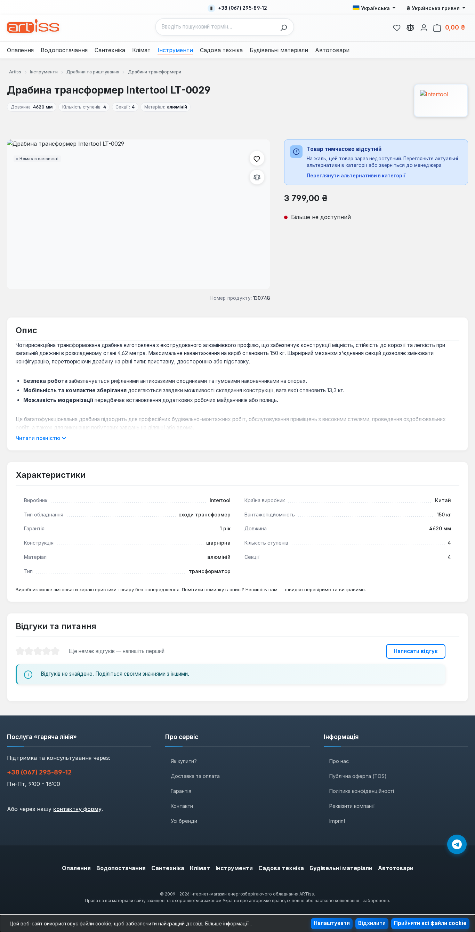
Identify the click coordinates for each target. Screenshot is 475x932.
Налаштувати (332, 923)
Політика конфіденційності (361, 791)
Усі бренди (184, 821)
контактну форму (77, 808)
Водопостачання (121, 868)
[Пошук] (285, 27)
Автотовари (395, 868)
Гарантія (181, 791)
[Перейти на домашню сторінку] (33, 26)
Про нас (339, 761)
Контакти (182, 806)
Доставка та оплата (195, 776)
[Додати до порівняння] (257, 177)
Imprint (337, 821)
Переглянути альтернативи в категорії (356, 175)
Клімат (200, 868)
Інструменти (234, 868)
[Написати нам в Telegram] (457, 844)
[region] (138, 214)
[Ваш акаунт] (423, 26)
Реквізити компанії (352, 806)
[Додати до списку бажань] (257, 158)
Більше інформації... (228, 923)
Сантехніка (167, 868)
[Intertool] (441, 100)
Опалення (76, 868)
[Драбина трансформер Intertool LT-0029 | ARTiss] (138, 214)
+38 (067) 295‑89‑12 (39, 772)
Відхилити (372, 923)
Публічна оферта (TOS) (358, 776)
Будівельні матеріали (340, 868)
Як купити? (184, 761)
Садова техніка (281, 868)
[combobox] (216, 27)
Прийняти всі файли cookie (430, 923)
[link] (396, 26)
